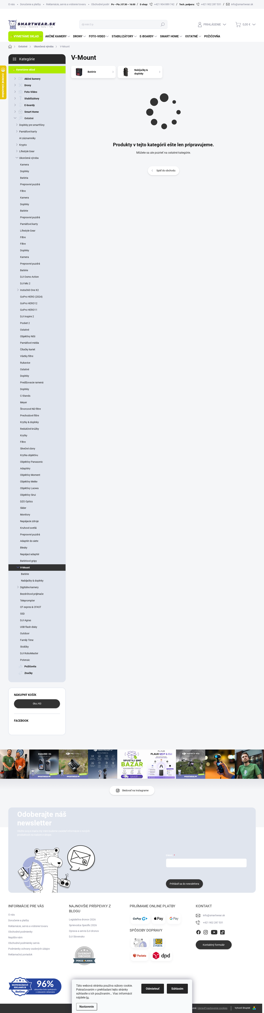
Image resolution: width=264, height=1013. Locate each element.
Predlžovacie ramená (31, 382)
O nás (11, 4)
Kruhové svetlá (28, 527)
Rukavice (25, 362)
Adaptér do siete (29, 541)
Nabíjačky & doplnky (32, 580)
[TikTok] (222, 931)
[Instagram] (205, 931)
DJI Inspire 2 (27, 316)
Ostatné (29, 118)
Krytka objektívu (29, 455)
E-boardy (29, 105)
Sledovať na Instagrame (135, 790)
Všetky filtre (26, 356)
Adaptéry (25, 468)
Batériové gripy (28, 560)
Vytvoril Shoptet (242, 1008)
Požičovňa (30, 666)
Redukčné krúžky (29, 428)
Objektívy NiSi (27, 336)
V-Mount (25, 567)
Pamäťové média (29, 342)
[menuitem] (25, 36)
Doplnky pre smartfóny (32, 124)
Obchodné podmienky (103, 4)
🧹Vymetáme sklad (24, 69)
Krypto (23, 144)
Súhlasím (177, 988)
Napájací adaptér (29, 554)
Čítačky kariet (27, 349)
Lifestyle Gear (26, 151)
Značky (28, 673)
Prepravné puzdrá (30, 184)
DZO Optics (26, 501)
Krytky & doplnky (29, 422)
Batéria (24, 177)
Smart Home (31, 111)
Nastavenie (86, 1006)
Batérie (24, 210)
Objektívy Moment (30, 474)
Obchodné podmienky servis (24, 943)
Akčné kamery (32, 78)
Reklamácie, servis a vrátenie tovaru (66, 4)
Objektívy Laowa (29, 488)
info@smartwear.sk (214, 915)
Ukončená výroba (29, 158)
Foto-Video (30, 91)
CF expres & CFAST (30, 607)
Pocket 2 (25, 323)
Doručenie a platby (30, 4)
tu (87, 997)
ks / (37, 703)
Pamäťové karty (28, 131)
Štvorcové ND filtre (30, 408)
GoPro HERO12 (28, 303)
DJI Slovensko (77, 936)
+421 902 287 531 (213, 922)
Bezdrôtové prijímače (31, 593)
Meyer (23, 402)
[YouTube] (214, 931)
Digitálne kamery (29, 587)
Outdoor (24, 633)
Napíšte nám (15, 937)
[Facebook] (198, 931)
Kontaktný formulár (214, 944)
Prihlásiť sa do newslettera (184, 883)
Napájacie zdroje (29, 521)
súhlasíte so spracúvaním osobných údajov (209, 872)
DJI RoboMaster (29, 653)
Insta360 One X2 (29, 290)
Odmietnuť (152, 988)
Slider (23, 507)
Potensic (25, 660)
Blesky (23, 547)
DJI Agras (25, 620)
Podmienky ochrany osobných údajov (29, 948)
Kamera (24, 164)
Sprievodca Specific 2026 (83, 925)
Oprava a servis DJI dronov (84, 931)
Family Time (26, 640)
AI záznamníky (27, 138)
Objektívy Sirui (28, 494)
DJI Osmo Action (29, 276)
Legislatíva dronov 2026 (82, 919)
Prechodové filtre (29, 415)
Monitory (25, 514)
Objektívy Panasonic (31, 461)
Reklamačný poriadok (20, 954)
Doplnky (24, 171)
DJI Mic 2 (25, 283)
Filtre (23, 191)
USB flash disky (28, 626)
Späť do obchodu (165, 170)
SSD (22, 613)
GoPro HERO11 (28, 309)
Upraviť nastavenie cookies (212, 1008)
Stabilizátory (31, 98)
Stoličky (24, 646)
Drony (27, 85)
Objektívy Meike (28, 481)
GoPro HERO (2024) (31, 296)
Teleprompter (27, 600)
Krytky (23, 435)
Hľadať (162, 24)
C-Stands (25, 395)
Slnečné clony (27, 448)
